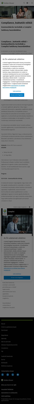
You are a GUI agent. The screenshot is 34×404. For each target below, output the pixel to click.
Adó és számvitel (6, 341)
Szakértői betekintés (7, 356)
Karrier (3, 359)
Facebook (2, 374)
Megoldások (4, 335)
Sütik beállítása (17, 91)
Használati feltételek (7, 389)
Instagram (7, 374)
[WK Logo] (7, 380)
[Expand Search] (24, 3)
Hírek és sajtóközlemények (8, 327)
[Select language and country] (28, 3)
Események (4, 330)
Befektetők (4, 362)
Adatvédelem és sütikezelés (9, 393)
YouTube (18, 374)
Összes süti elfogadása (17, 95)
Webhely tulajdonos (6, 366)
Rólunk (3, 324)
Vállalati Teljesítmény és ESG (9, 345)
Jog (2, 351)
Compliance (4, 348)
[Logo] (8, 3)
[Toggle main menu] (31, 3)
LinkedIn (12, 374)
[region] (17, 77)
